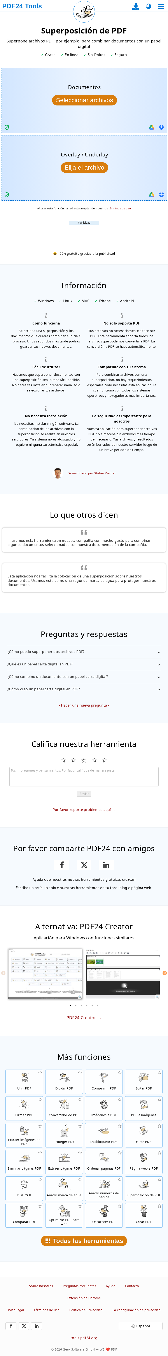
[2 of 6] (76, 1005)
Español (143, 1326)
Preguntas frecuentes (79, 1286)
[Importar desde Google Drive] (151, 127)
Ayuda (111, 1286)
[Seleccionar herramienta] (161, 6)
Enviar (84, 794)
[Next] (165, 973)
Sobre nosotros (41, 1286)
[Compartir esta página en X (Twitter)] (84, 865)
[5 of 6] (92, 1005)
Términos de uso (47, 1310)
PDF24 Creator (81, 1018)
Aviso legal (15, 1310)
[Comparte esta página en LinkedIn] (106, 865)
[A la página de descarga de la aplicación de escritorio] (136, 6)
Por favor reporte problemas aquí (82, 809)
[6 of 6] (98, 1005)
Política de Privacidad (86, 1310)
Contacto (132, 1286)
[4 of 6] (87, 1005)
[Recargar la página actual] (84, 12)
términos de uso (119, 208)
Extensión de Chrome (84, 1298)
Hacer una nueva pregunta (84, 705)
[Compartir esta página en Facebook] (61, 865)
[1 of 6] (70, 1005)
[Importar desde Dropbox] (161, 127)
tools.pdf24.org (84, 1337)
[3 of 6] (81, 1005)
